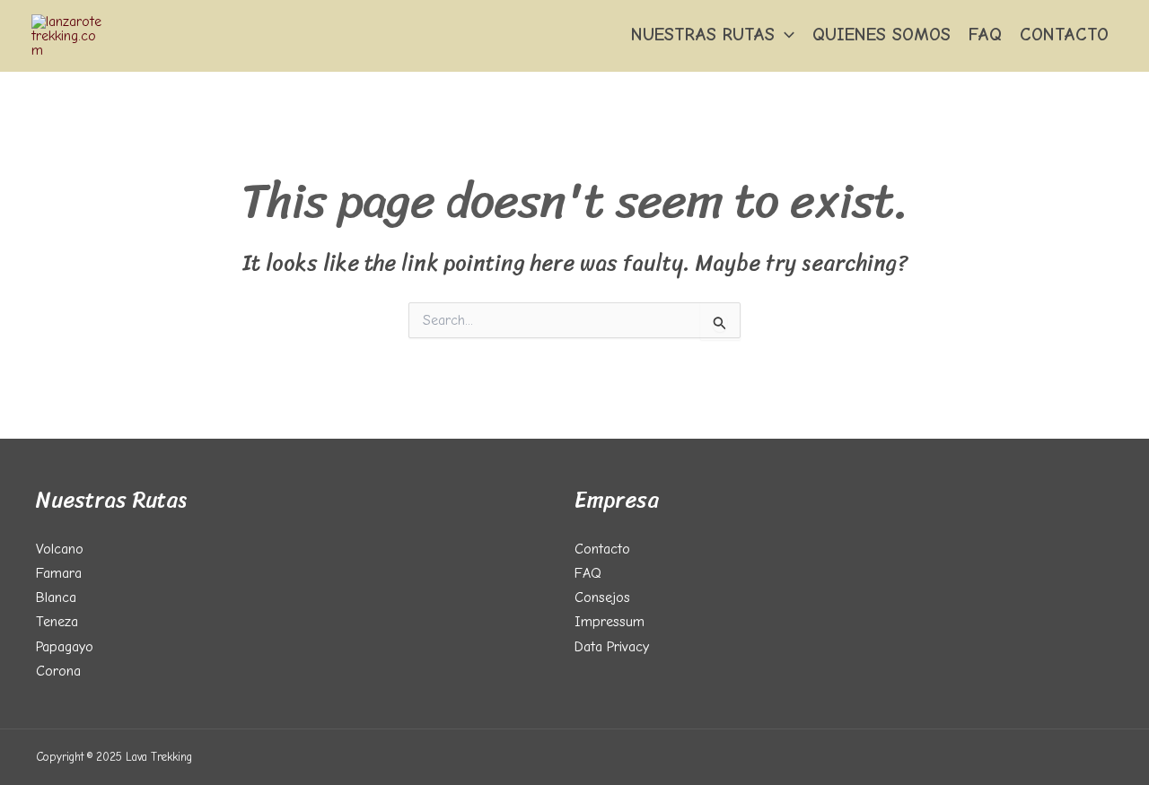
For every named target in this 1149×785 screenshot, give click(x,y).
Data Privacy (611, 647)
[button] (784, 35)
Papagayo (64, 647)
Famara (59, 573)
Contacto (1064, 34)
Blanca (56, 597)
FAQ (985, 34)
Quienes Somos (881, 34)
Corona (58, 671)
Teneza (57, 622)
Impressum (609, 622)
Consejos (602, 597)
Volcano (59, 549)
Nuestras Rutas (703, 34)
